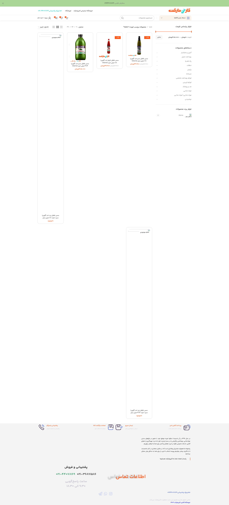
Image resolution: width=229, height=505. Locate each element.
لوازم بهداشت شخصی (183, 78)
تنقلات (189, 65)
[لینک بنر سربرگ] (118, 3)
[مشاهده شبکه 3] (61, 27)
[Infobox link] (172, 427)
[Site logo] (179, 11)
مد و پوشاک (187, 86)
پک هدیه (188, 61)
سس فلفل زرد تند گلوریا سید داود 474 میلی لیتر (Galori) (139, 412)
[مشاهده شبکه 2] (53, 27)
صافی (159, 37)
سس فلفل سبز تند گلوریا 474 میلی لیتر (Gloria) (80, 64)
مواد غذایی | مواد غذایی (182, 95)
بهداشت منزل (186, 57)
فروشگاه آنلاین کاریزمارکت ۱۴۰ (180, 502)
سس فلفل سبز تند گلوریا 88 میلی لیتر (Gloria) (139, 59)
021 (39, 11)
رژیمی (189, 69)
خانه (150, 27)
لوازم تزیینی (187, 82)
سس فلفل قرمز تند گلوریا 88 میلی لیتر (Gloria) (110, 61)
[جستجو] (122, 18)
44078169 (45, 11)
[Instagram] (110, 493)
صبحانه (188, 74)
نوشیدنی (188, 99)
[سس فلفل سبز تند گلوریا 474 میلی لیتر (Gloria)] (80, 48)
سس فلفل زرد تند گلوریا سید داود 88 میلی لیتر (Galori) (50, 217)
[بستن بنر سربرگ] (3, 3)
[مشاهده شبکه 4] (57, 27)
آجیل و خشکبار (186, 52)
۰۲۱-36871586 (86, 474)
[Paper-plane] (100, 493)
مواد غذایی (187, 91)
